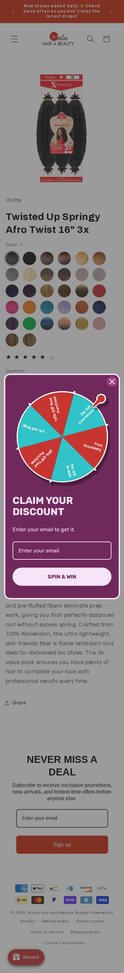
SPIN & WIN (62, 577)
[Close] (112, 382)
